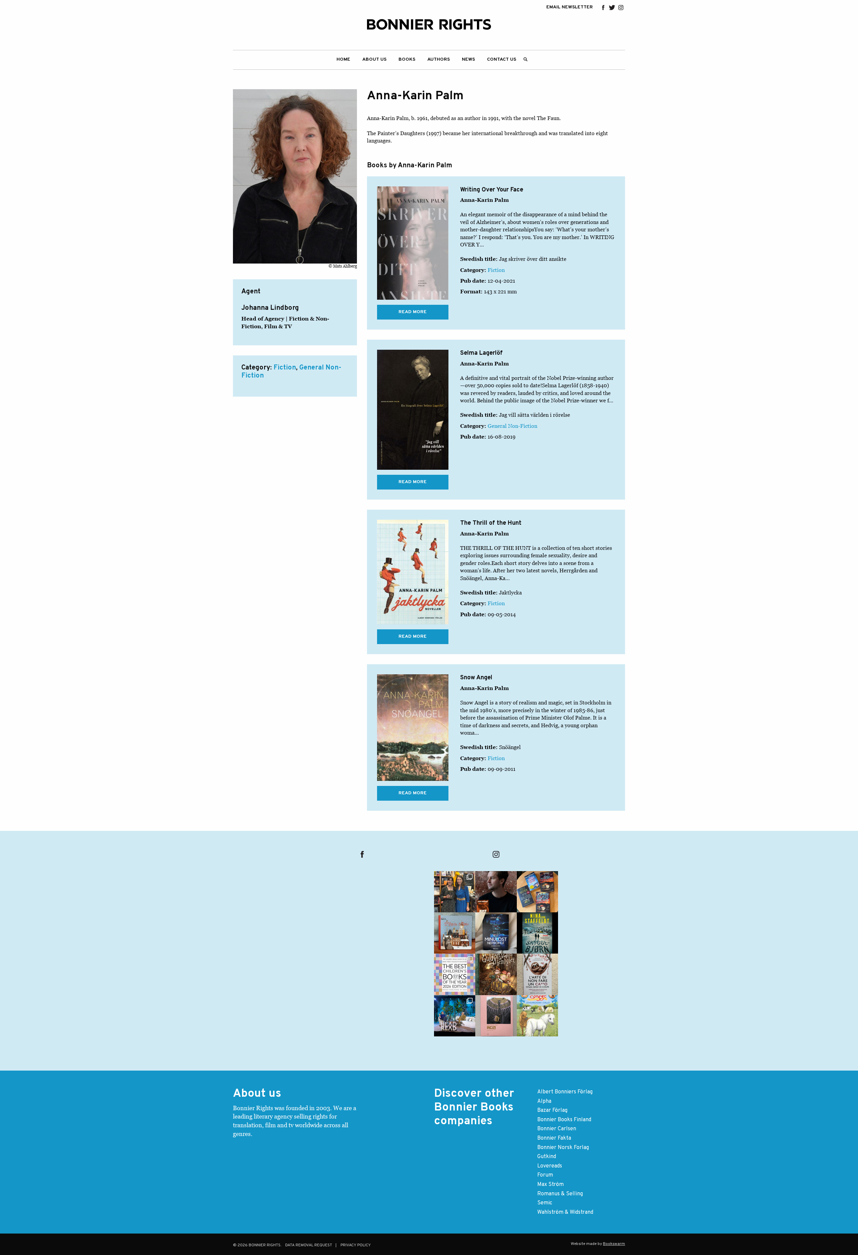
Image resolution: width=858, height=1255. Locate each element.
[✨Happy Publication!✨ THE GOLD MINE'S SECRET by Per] (495, 974)
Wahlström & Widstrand (565, 1212)
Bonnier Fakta (554, 1138)
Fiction (284, 367)
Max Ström (550, 1184)
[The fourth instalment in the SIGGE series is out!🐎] (537, 1015)
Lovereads (549, 1166)
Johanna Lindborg (270, 308)
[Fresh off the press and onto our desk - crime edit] (537, 891)
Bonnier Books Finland (564, 1120)
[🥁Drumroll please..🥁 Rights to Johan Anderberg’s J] (495, 891)
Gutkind (546, 1156)
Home (343, 59)
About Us (374, 59)
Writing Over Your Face (491, 190)
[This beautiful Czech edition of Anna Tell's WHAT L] (495, 933)
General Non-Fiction (512, 426)
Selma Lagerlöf (481, 353)
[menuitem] (343, 59)
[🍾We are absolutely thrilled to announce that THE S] (454, 974)
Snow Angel (476, 678)
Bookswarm (614, 1244)
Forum (545, 1175)
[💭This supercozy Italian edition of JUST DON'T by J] (537, 974)
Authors (438, 59)
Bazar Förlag (552, 1110)
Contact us (501, 59)
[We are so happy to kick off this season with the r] (454, 891)
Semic (544, 1203)
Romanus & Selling (560, 1194)
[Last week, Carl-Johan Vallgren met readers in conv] (454, 1015)
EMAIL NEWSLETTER (569, 7)
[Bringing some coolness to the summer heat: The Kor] (454, 933)
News (468, 59)
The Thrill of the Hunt (491, 523)
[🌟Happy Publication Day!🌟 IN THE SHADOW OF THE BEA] (537, 933)
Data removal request (308, 1245)
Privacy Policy (356, 1245)
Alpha (544, 1101)
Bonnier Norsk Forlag (563, 1147)
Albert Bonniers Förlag (565, 1092)
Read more (413, 312)
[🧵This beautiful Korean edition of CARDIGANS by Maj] (495, 1015)
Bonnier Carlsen (556, 1129)
